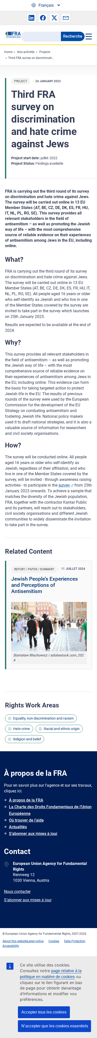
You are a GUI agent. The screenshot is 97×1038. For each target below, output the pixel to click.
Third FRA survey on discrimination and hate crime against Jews (51, 58)
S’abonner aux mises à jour (33, 833)
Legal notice (35, 941)
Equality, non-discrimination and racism (43, 718)
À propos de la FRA (26, 800)
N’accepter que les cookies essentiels (54, 1026)
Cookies (53, 941)
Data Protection (74, 941)
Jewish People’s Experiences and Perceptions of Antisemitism (44, 585)
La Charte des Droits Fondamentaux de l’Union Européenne (50, 810)
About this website (14, 941)
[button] (31, 17)
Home (8, 52)
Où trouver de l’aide (26, 820)
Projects (44, 52)
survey (64, 485)
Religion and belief (27, 739)
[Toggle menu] (88, 36)
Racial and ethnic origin (62, 729)
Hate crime (21, 729)
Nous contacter (17, 891)
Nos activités (26, 52)
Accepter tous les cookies (43, 1012)
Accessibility (10, 946)
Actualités (18, 827)
